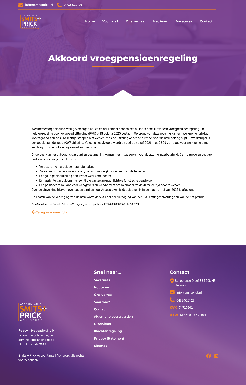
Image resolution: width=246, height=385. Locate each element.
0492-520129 (73, 5)
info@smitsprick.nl (39, 5)
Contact (206, 21)
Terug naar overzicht (52, 212)
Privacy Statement (109, 338)
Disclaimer (102, 324)
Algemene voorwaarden (113, 316)
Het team (160, 21)
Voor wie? (110, 21)
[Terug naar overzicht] (34, 212)
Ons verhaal (135, 21)
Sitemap (100, 346)
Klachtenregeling (108, 331)
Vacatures (184, 21)
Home (90, 21)
